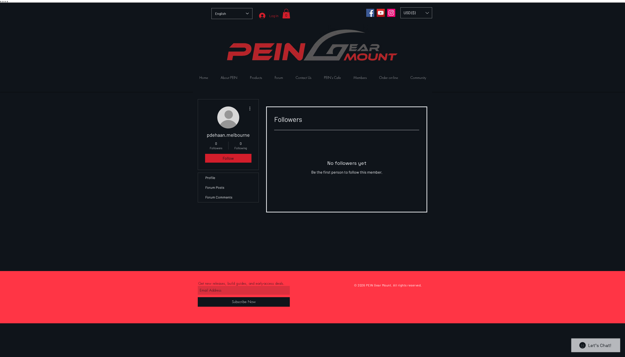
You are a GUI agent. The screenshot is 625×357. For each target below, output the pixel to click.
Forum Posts (214, 187)
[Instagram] (391, 13)
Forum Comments (218, 197)
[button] (286, 13)
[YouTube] (381, 13)
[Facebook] (370, 13)
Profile (210, 178)
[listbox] (416, 12)
